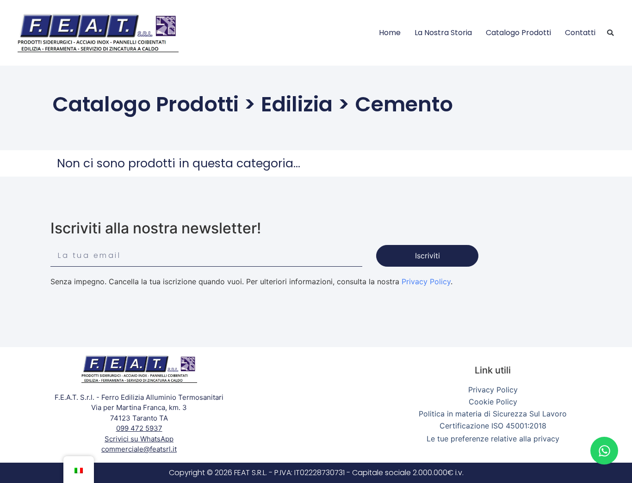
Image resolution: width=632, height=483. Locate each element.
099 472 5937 (139, 428)
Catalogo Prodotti (518, 32)
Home (390, 32)
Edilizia (297, 104)
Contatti (580, 32)
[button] (610, 33)
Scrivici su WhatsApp (139, 438)
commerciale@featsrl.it (139, 449)
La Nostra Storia (443, 32)
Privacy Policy (426, 281)
